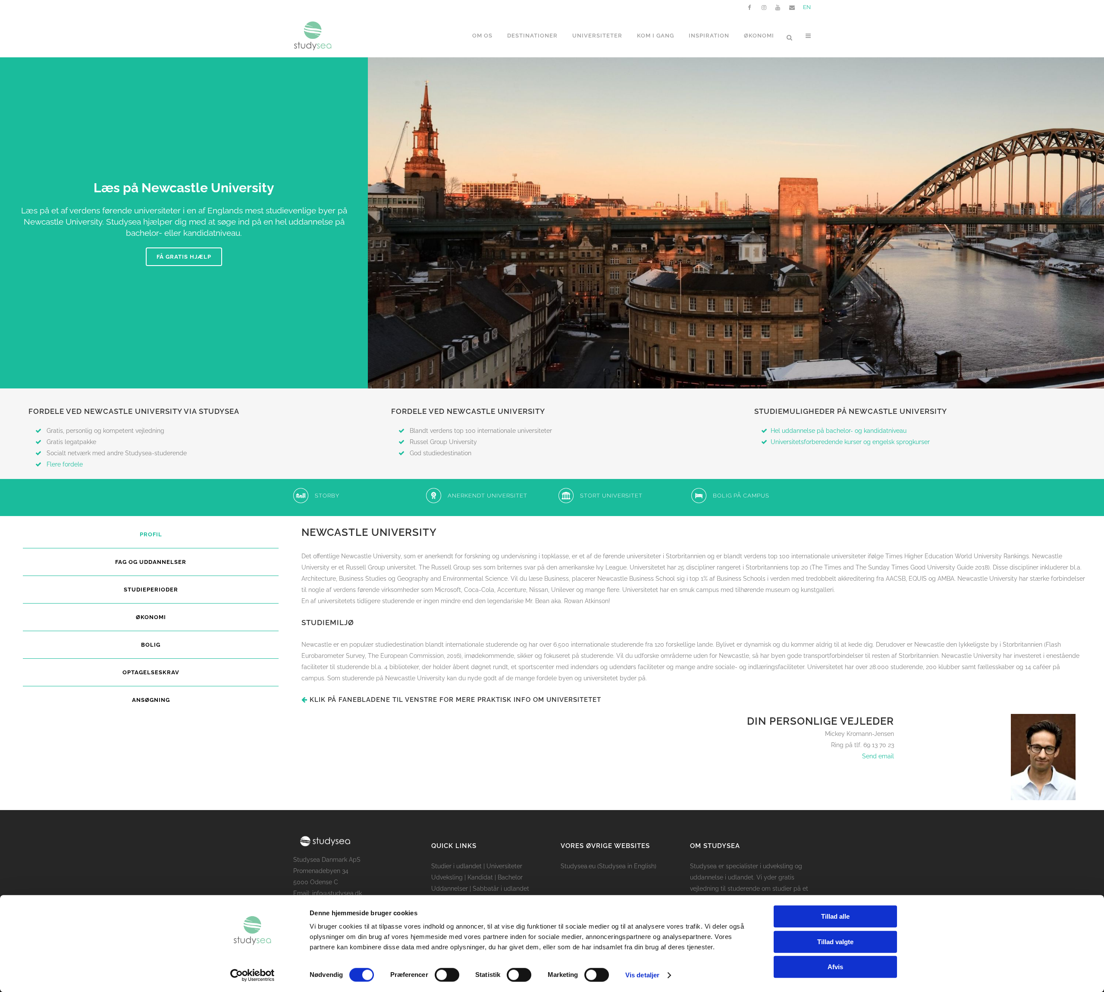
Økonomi (151, 617)
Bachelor (510, 877)
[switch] (447, 975)
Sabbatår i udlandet (501, 888)
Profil (151, 534)
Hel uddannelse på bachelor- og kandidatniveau (838, 430)
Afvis (835, 966)
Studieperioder (151, 589)
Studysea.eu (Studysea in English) (608, 866)
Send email (878, 756)
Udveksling (447, 877)
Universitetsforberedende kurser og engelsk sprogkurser (850, 441)
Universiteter (504, 866)
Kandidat (480, 877)
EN (807, 7)
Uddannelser (449, 888)
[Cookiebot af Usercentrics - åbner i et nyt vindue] (252, 975)
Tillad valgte (835, 941)
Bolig (150, 645)
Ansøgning (151, 700)
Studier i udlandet (456, 866)
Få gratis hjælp (184, 256)
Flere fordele (65, 464)
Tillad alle (835, 916)
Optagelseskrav (150, 672)
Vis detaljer (642, 975)
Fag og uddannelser (150, 562)
